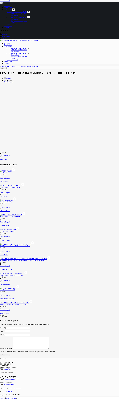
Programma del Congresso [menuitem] (19, 21)
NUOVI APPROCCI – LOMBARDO (11, 275)
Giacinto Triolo (4, 196)
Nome (2, 328)
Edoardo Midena (5, 211)
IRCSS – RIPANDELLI (7, 231)
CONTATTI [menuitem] (7, 27)
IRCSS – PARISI (5, 172)
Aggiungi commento (6, 348)
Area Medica (5, 34)
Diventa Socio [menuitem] (8, 7)
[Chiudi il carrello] (1, 3)
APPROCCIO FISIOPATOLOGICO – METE (14, 304)
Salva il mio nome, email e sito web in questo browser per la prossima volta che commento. (28, 351)
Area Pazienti (6, 36)
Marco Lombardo (5, 284)
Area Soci (4, 38)
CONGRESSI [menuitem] (8, 9)
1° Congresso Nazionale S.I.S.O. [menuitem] (17, 17)
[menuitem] (13, 9)
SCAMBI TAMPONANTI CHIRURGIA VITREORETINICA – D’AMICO (23, 260)
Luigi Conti (3, 159)
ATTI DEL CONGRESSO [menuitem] (19, 13)
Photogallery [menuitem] (15, 15)
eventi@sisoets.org (9, 379)
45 (4, 315)
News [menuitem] (13, 22)
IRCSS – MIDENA (6, 202)
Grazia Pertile (4, 255)
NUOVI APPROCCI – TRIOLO (10, 187)
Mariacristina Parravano (7, 298)
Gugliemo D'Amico (6, 269)
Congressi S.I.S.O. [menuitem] (12, 24)
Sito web (2, 334)
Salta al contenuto (5, 1)
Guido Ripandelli (5, 240)
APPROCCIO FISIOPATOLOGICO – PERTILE (15, 246)
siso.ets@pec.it (8, 369)
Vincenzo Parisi (4, 181)
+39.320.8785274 (8, 392)
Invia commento (5, 355)
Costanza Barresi (5, 225)
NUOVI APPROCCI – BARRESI (10, 216)
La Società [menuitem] (7, 6)
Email (2, 331)
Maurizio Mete (4, 313)
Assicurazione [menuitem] (8, 26)
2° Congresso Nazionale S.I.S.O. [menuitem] (17, 12)
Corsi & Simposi (8, 82)
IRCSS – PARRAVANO (7, 290)
